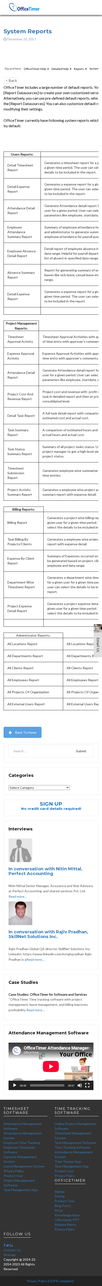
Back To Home (26, 732)
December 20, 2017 (21, 39)
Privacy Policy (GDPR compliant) (50, 1281)
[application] (51, 1066)
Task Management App (21, 1190)
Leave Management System (24, 1166)
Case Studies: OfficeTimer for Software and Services (48, 994)
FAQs (59, 1210)
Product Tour (64, 1201)
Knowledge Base (67, 1215)
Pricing (60, 1196)
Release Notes (65, 1225)
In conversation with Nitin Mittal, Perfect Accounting (45, 871)
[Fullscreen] (87, 1085)
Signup (60, 1191)
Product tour (13, 1176)
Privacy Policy (14, 1171)
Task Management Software (75, 1143)
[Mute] (79, 1085)
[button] (98, 643)
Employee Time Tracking (22, 1143)
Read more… (18, 896)
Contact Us (12, 1250)
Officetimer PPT (67, 1220)
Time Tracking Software (72, 1147)
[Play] (14, 1085)
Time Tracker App (68, 1161)
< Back (11, 80)
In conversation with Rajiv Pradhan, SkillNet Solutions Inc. (48, 934)
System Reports (28, 31)
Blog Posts (63, 1206)
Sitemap (10, 1255)
